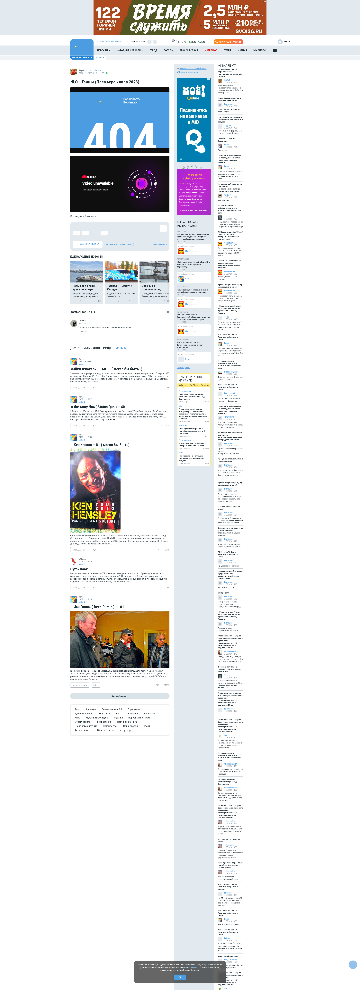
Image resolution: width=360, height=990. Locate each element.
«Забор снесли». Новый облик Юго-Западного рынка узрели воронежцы (194, 264)
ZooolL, (182, 190)
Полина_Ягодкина (231, 372)
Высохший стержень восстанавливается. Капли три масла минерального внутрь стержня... (229, 497)
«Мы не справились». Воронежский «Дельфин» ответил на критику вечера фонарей (193, 317)
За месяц (205, 385)
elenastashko (184, 205)
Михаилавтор (190, 251)
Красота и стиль (186, 425)
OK (180, 977)
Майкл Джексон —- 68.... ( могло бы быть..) (106, 369)
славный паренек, (193, 190)
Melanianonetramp (231, 651)
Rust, (198, 183)
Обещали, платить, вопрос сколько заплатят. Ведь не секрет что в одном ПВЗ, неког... (229, 251)
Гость (187, 359)
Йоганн (188, 279)
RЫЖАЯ (227, 80)
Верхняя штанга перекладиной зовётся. (228, 629)
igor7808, (199, 187)
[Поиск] (285, 50)
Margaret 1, (191, 183)
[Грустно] (113, 230)
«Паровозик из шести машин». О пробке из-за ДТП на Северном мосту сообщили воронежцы (193, 236)
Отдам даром (82, 721)
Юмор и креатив (105, 730)
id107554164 (229, 417)
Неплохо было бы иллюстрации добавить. (228, 877)
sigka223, (183, 187)
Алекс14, (191, 187)
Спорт (146, 726)
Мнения (242, 50)
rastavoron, (192, 196)
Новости (102, 50)
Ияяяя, (194, 193)
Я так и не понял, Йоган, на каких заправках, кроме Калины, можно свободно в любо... (230, 947)
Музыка (100, 57)
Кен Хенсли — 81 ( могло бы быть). (102, 445)
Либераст (228, 893)
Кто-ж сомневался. (226, 587)
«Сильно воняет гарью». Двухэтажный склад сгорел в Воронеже (190, 344)
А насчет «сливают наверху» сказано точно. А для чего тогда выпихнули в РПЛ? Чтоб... (230, 175)
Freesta (82, 320)
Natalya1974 (229, 709)
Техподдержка (83, 730)
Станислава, (184, 202)
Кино (77, 717)
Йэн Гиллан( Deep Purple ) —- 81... (100, 607)
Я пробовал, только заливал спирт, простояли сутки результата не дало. (230, 298)
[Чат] (353, 965)
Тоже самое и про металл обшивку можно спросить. (230, 545)
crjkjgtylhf (228, 125)
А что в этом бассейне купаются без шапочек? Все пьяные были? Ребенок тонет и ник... (230, 684)
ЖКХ (118, 713)
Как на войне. (224, 200)
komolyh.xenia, (196, 202)
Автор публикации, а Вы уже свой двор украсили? (230, 966)
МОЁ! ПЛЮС (210, 50)
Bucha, (188, 193)
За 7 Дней (194, 385)
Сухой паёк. (79, 569)
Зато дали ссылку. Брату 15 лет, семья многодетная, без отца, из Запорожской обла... (230, 659)
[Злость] (122, 230)
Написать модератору (188, 72)
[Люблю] (94, 230)
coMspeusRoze (230, 821)
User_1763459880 (231, 960)
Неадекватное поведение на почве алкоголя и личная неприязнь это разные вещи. (230, 224)
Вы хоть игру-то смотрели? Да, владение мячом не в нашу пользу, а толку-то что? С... (230, 326)
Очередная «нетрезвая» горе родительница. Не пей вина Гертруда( (230, 771)
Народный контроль (139, 717)
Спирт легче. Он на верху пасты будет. (229, 110)
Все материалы (183, 367)
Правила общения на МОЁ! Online (193, 68)
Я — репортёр (127, 730)
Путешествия (110, 726)
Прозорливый (229, 393)
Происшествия (188, 50)
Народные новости (129, 50)
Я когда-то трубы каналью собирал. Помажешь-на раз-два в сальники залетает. (230, 520)
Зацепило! (149, 713)
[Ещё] (275, 51)
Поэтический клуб (127, 721)
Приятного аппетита (86, 726)
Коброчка (227, 216)
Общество (183, 406)
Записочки (132, 713)
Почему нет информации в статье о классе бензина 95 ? (230, 132)
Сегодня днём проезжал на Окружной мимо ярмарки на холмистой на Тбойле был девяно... (230, 352)
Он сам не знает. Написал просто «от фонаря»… (229, 399)
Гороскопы (134, 709)
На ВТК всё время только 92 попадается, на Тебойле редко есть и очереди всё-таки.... (230, 901)
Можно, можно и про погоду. (227, 277)
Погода (168, 50)
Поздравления (103, 721)
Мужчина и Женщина (97, 717)
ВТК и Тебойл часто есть (228, 924)
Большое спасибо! (112, 709)
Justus (226, 317)
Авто (77, 709)
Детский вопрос (84, 713)
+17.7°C (182, 41)
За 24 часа (183, 385)
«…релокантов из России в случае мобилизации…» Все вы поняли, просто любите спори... (230, 830)
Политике (192, 967)
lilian (225, 735)
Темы (227, 50)
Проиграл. (222, 150)
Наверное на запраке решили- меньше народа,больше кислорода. (230, 604)
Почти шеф (228, 104)
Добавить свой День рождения (193, 210)
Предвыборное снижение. (229, 566)
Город (153, 50)
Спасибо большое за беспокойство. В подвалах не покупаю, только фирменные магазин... (230, 854)
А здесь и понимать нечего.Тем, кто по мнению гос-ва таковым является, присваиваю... (230, 744)
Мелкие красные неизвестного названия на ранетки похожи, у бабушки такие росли (230, 89)
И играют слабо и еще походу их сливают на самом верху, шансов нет (230, 424)
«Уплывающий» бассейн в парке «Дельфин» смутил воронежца (192, 291)
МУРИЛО (227, 195)
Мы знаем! (259, 50)
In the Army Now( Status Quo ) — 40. (98, 407)
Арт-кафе (91, 709)
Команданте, (197, 199)
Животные (104, 713)
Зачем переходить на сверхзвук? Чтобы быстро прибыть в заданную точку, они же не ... (230, 796)
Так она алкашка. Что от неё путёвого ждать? (230, 378)
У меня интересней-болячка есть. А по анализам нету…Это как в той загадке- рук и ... (230, 474)
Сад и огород (130, 726)
